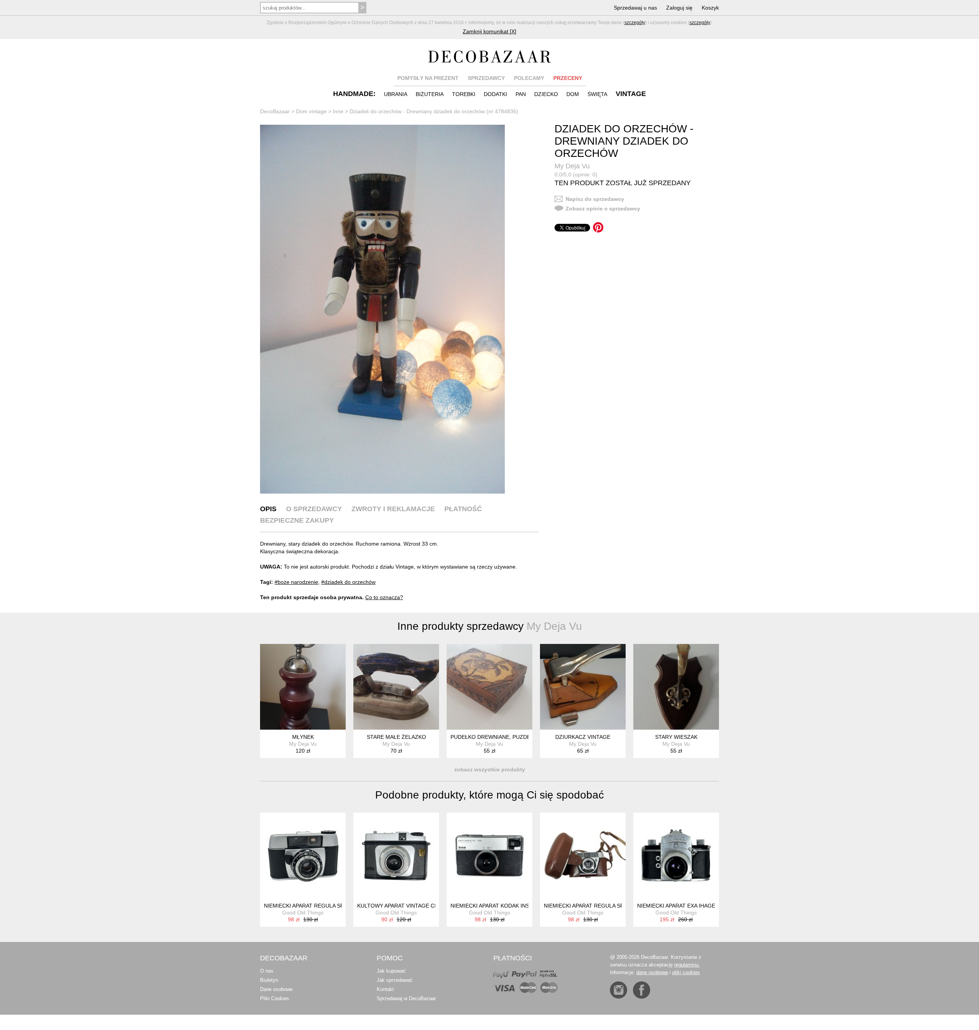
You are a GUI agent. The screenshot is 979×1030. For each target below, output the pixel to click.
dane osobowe (652, 972)
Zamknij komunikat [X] (489, 31)
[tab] (268, 509)
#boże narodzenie (296, 582)
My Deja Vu (572, 166)
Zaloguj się (679, 8)
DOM (572, 94)
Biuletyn (269, 980)
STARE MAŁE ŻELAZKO (396, 737)
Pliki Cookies (274, 998)
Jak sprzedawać (395, 980)
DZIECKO (546, 94)
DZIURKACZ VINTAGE (582, 737)
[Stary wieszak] (676, 687)
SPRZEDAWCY (486, 78)
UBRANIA (395, 94)
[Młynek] (303, 687)
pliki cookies (686, 972)
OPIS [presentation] (268, 509)
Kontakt (385, 989)
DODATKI (495, 94)
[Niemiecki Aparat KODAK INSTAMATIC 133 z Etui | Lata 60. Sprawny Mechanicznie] (489, 855)
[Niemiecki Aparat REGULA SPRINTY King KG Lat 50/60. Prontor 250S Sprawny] (303, 855)
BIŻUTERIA (430, 94)
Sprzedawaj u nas (635, 8)
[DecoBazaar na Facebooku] (641, 990)
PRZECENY (567, 78)
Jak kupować (391, 971)
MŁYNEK (303, 737)
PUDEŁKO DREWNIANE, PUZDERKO (496, 737)
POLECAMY (529, 78)
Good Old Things (303, 912)
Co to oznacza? (384, 597)
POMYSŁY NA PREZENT (428, 78)
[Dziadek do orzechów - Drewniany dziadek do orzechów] (382, 309)
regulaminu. (687, 965)
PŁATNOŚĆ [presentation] (463, 509)
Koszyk (710, 8)
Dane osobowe (276, 989)
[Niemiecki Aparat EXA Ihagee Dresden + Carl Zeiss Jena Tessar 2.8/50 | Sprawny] (676, 855)
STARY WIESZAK (676, 737)
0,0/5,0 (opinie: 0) (576, 174)
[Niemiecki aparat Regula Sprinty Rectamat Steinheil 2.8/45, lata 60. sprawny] (583, 855)
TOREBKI (463, 94)
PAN (521, 94)
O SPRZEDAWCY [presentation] (314, 509)
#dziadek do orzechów (348, 582)
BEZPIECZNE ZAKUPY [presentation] (297, 520)
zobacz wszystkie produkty (489, 769)
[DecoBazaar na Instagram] (618, 990)
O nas (266, 971)
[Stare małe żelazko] (396, 687)
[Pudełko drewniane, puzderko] (489, 687)
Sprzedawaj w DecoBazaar (406, 998)
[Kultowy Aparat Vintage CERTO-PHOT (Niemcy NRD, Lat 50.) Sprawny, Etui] (396, 855)
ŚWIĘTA (597, 94)
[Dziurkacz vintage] (583, 687)
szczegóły (634, 22)
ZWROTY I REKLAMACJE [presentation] (393, 509)
